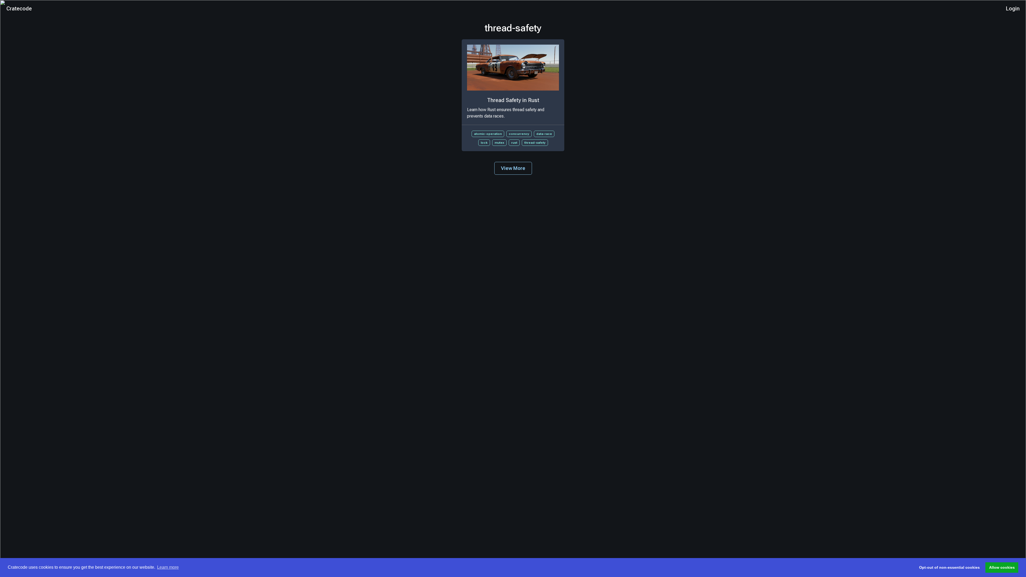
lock (484, 143)
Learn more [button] (168, 567)
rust (514, 143)
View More (513, 168)
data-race (544, 134)
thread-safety (535, 143)
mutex (499, 143)
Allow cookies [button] (1002, 567)
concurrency (519, 134)
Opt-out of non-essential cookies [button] (949, 567)
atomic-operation (488, 134)
